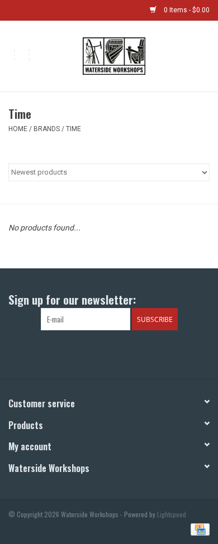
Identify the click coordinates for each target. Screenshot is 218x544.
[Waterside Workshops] (130, 55)
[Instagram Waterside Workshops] (119, 353)
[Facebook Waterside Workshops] (99, 353)
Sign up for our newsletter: (72, 299)
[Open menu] (22, 54)
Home (17, 129)
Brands (47, 129)
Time (73, 129)
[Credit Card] (198, 528)
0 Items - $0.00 (186, 10)
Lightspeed (171, 514)
